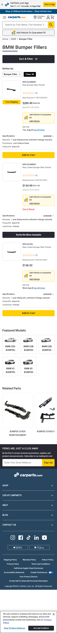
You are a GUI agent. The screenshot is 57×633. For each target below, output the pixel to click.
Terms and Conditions (40, 564)
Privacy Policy (13, 564)
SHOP (5, 485)
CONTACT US (9, 525)
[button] (28, 4)
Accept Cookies (41, 628)
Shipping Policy (10, 560)
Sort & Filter (26, 58)
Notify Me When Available (28, 235)
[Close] (53, 614)
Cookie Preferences (39, 572)
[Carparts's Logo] (17, 17)
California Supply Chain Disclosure (28, 568)
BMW (13, 39)
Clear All (30, 74)
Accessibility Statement (14, 572)
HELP (5, 505)
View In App (49, 4)
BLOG (5, 515)
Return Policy (47, 560)
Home (5, 39)
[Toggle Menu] (4, 17)
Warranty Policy (29, 560)
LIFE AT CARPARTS (12, 495)
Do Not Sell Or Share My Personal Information (28, 581)
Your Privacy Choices (29, 577)
